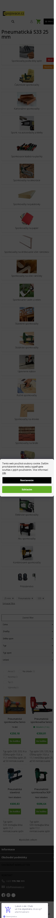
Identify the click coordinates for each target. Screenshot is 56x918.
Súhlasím (27, 489)
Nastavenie (27, 480)
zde (4, 473)
